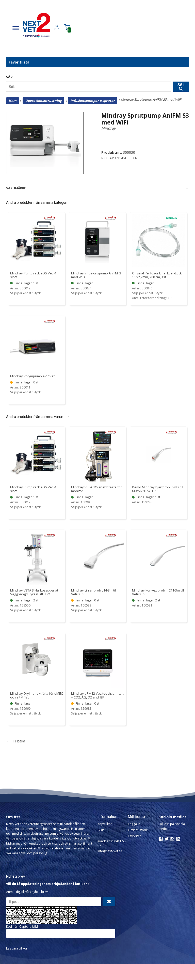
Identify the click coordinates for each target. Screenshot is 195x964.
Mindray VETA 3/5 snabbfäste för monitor (96, 489)
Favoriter (134, 836)
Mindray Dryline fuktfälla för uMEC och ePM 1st (36, 695)
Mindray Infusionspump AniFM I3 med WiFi (96, 275)
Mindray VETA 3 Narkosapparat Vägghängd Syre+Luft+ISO (34, 592)
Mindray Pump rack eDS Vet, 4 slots (33, 275)
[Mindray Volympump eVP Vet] (49, 321)
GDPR (102, 830)
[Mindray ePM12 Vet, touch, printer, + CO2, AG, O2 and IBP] (110, 638)
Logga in (134, 824)
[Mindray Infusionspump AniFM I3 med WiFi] (110, 217)
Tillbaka (17, 741)
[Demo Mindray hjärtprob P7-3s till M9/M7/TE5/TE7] (171, 431)
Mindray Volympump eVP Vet (32, 376)
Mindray (108, 128)
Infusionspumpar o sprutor (92, 100)
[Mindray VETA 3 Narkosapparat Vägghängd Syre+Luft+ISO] (49, 535)
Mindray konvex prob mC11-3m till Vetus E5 (158, 592)
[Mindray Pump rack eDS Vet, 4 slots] (49, 217)
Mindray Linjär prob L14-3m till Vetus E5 (94, 592)
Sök (181, 85)
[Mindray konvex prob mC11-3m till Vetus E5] (171, 535)
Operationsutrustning (43, 100)
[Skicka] (109, 901)
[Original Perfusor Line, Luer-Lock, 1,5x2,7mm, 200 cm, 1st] (171, 217)
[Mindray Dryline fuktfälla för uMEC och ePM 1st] (49, 638)
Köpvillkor (105, 824)
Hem (13, 100)
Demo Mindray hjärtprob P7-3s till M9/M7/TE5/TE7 (157, 489)
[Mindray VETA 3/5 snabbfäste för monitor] (110, 431)
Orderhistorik (138, 830)
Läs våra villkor (16, 948)
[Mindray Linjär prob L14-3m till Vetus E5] (110, 535)
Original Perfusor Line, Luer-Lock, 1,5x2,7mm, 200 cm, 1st (157, 275)
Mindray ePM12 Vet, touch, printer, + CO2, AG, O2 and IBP (97, 695)
